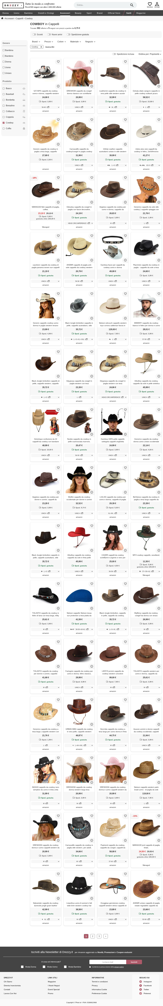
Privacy (95, 986)
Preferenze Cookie (99, 993)
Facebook (148, 986)
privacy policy (119, 967)
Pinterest (147, 993)
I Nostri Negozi (54, 986)
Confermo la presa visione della (108, 967)
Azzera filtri (49, 47)
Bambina (9, 50)
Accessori (65, 13)
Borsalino (10, 105)
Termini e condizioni (100, 982)
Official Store (114, 13)
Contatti (7, 989)
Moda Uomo (52, 967)
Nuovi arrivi (57, 34)
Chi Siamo (8, 982)
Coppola (10, 117)
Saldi (128, 13)
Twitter (146, 989)
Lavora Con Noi (10, 993)
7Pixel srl (78, 1002)
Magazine (141, 13)
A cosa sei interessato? (51, 962)
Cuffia (8, 128)
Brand (100, 13)
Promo (50, 993)
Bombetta (10, 100)
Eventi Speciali (54, 989)
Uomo (16, 13)
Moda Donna (30, 967)
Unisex (8, 73)
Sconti (40, 34)
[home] (2, 18)
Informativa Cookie (99, 989)
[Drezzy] (13, 5)
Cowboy (9, 123)
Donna (6, 13)
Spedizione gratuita (80, 34)
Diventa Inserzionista (12, 986)
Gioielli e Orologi (46, 13)
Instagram (148, 982)
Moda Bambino (74, 967)
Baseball (10, 94)
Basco (9, 88)
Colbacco (10, 111)
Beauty (78, 13)
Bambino (28, 13)
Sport (89, 13)
